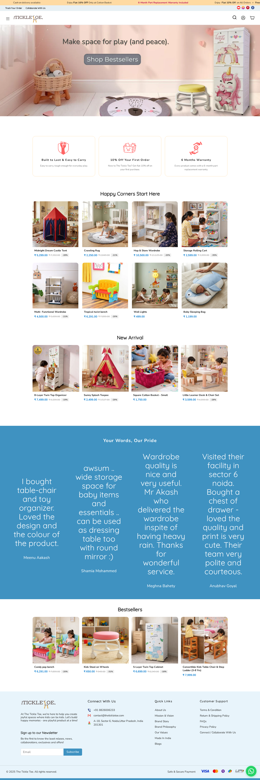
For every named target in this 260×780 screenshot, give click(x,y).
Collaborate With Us (35, 8)
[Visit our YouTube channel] (239, 8)
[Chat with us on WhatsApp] (251, 771)
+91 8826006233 (104, 710)
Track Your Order (13, 8)
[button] (234, 18)
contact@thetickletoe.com (109, 715)
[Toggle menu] (7, 18)
